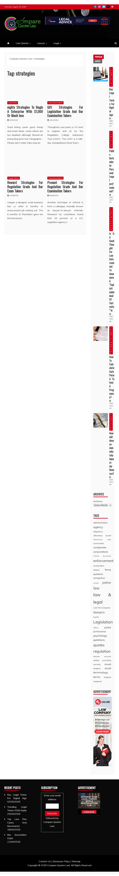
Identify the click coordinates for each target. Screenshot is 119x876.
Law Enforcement (111, 219)
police (107, 627)
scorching (106, 660)
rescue (96, 656)
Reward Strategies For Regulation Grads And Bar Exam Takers (25, 186)
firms (108, 569)
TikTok (108, 6)
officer (96, 628)
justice (106, 582)
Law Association (55, 103)
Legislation (103, 621)
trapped (107, 677)
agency (98, 527)
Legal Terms (13, 178)
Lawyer (41, 43)
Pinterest (112, 6)
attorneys (98, 535)
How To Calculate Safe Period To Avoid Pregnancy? (111, 377)
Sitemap (76, 861)
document (107, 556)
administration (100, 522)
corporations (100, 551)
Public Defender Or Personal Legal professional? (111, 171)
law (96, 588)
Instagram (99, 6)
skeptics (97, 668)
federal (96, 570)
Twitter (104, 6)
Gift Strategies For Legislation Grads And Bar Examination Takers (65, 111)
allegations (98, 531)
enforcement (103, 560)
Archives (97, 501)
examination (98, 566)
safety (96, 660)
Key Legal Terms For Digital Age (111, 102)
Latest (98, 61)
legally (96, 617)
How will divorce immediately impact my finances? (111, 453)
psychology (100, 635)
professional (99, 631)
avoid (108, 535)
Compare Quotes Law (20, 58)
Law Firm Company (101, 608)
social (108, 668)
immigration (99, 578)
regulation (102, 651)
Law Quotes (22, 43)
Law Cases (111, 139)
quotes (98, 645)
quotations (99, 639)
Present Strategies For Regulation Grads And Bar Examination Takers (65, 186)
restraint (107, 656)
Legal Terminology (111, 340)
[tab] (98, 57)
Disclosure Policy (61, 861)
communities (98, 543)
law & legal (102, 598)
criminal (96, 556)
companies (99, 547)
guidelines (98, 574)
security (97, 664)
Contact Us (45, 861)
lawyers (99, 612)
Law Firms (12, 103)
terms (96, 677)
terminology (100, 672)
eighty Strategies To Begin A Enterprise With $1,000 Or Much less (25, 111)
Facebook (95, 6)
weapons (97, 681)
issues (96, 583)
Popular (98, 56)
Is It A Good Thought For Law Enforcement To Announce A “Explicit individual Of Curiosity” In (111, 272)
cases (109, 540)
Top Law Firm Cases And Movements (17, 822)
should (107, 664)
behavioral (97, 539)
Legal (56, 43)
